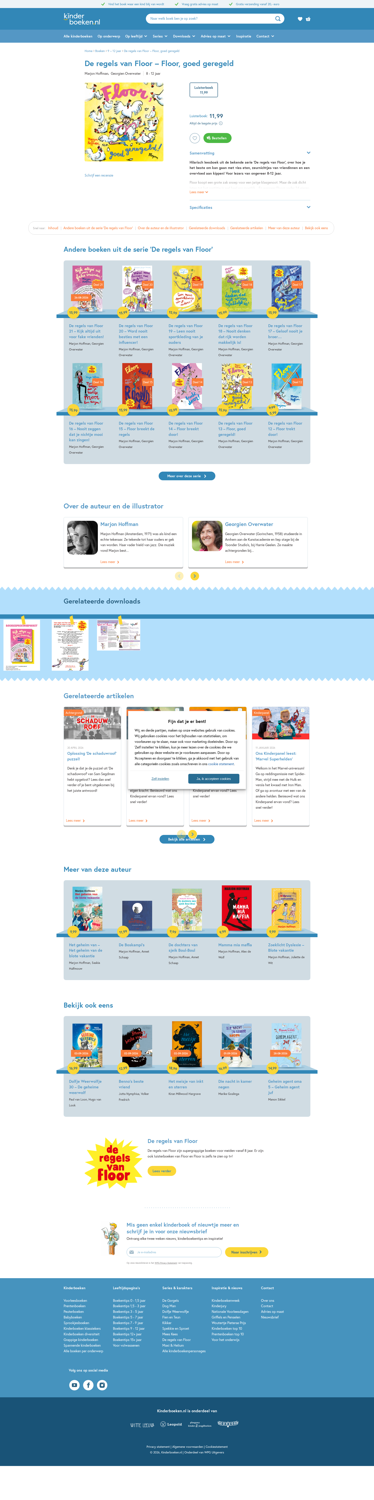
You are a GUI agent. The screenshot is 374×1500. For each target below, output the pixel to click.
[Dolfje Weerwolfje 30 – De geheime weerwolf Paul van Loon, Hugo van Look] (87, 1064)
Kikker (166, 1322)
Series (158, 36)
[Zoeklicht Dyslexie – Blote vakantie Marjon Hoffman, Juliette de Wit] (286, 925)
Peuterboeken (74, 1311)
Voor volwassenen (126, 1345)
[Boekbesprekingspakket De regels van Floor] (21, 645)
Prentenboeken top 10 (228, 1334)
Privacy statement (158, 1447)
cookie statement (221, 763)
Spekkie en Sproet (175, 1328)
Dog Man (169, 1306)
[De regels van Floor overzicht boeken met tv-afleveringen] (70, 645)
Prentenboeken (74, 1306)
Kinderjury (219, 1306)
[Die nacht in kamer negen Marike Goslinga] (236, 1059)
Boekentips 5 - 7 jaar (128, 1317)
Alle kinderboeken (78, 36)
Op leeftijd (133, 36)
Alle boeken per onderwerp (83, 1351)
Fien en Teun (171, 1317)
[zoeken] (279, 19)
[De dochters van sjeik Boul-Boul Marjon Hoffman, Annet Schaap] (187, 925)
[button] (195, 576)
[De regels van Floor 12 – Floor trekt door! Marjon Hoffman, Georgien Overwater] (286, 406)
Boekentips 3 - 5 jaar (128, 1311)
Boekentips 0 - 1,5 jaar (129, 1300)
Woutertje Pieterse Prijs (229, 1322)
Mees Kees (170, 1334)
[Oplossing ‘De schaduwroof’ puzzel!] (92, 766)
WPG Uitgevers (214, 1452)
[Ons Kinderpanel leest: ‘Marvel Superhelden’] (280, 766)
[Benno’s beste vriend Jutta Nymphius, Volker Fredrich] (137, 1061)
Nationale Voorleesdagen (230, 1311)
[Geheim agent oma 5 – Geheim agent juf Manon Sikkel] (286, 1061)
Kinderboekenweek (226, 1300)
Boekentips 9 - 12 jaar (129, 1328)
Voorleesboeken (75, 1300)
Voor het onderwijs (225, 1339)
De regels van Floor (176, 1339)
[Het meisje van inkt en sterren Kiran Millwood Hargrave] (187, 1059)
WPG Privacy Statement (166, 1262)
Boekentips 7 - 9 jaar (128, 1322)
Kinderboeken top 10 (227, 1328)
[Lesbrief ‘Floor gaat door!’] (118, 645)
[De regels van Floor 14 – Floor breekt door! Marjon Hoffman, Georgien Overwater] (187, 406)
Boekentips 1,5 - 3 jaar (129, 1306)
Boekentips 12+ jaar (127, 1334)
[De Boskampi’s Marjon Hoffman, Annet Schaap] (137, 922)
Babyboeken (73, 1317)
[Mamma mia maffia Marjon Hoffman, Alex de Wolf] (236, 922)
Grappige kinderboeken (81, 1339)
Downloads (181, 36)
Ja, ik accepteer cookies (214, 779)
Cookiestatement (217, 1447)
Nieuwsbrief (270, 1317)
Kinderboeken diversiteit (82, 1334)
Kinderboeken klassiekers (82, 1328)
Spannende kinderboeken (82, 1345)
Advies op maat (213, 36)
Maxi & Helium (173, 1345)
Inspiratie (243, 36)
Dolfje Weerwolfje (175, 1311)
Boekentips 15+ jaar (127, 1339)
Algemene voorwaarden (187, 1447)
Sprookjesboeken (76, 1322)
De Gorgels (170, 1300)
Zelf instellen (160, 779)
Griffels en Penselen (226, 1317)
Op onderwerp (109, 36)
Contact (262, 36)
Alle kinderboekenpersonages (184, 1351)
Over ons (267, 1300)
